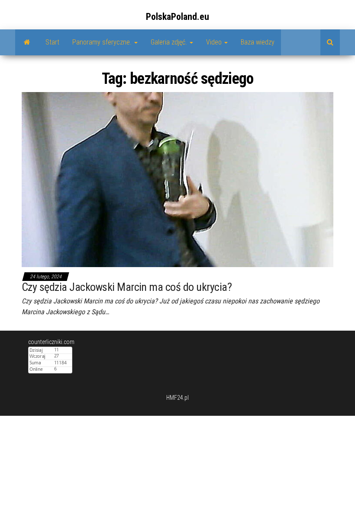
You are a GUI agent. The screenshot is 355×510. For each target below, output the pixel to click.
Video (214, 42)
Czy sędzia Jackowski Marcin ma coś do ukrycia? (127, 286)
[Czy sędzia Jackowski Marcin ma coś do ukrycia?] (177, 178)
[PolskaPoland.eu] (27, 42)
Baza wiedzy (257, 42)
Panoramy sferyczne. (102, 42)
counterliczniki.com (51, 341)
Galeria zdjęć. (170, 42)
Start (52, 42)
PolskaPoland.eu (177, 16)
